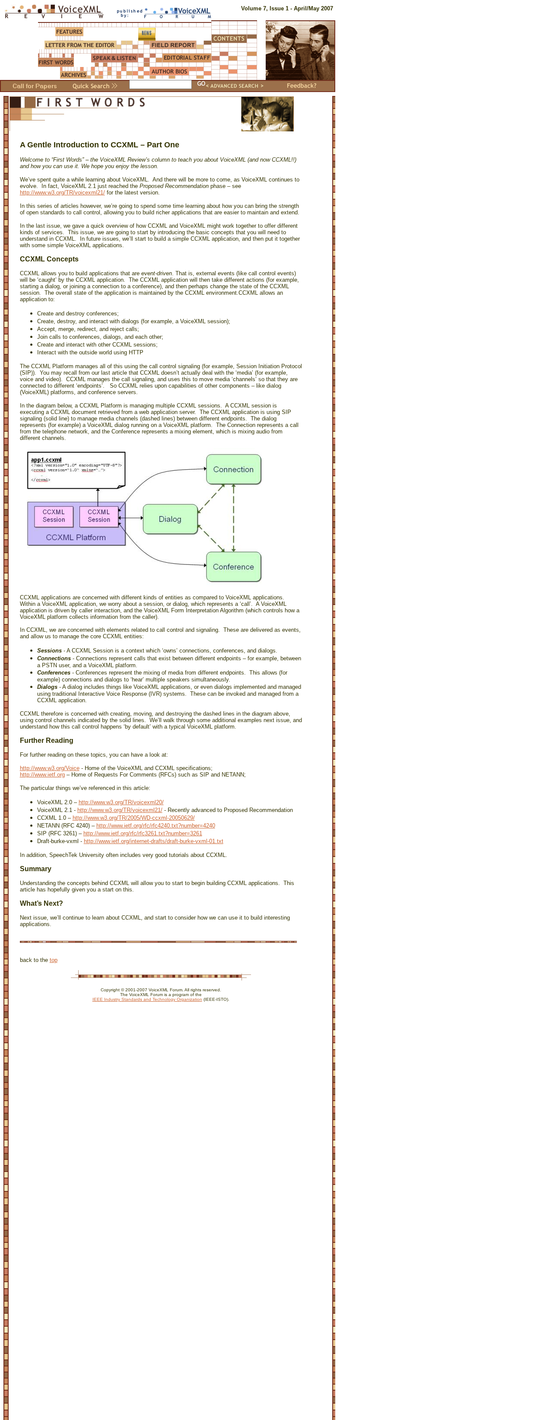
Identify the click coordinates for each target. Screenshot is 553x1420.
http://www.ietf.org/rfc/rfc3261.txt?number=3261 (142, 833)
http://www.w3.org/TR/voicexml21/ (62, 192)
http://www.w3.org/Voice (49, 768)
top (53, 960)
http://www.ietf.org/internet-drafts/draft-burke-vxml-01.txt (153, 841)
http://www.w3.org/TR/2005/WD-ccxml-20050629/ (134, 818)
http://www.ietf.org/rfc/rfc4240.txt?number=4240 (155, 825)
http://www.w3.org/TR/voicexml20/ (121, 802)
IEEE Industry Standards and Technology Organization (147, 999)
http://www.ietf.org (42, 774)
